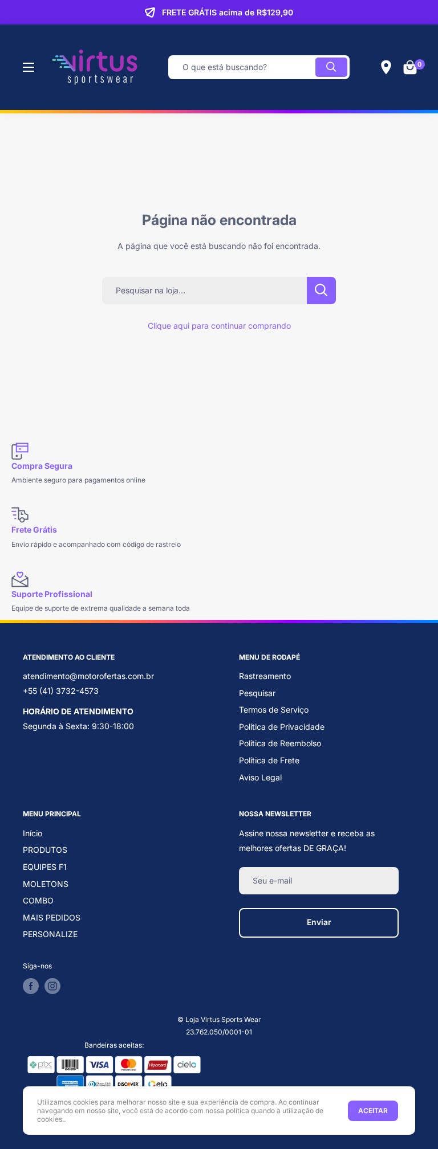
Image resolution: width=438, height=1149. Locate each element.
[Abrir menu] (28, 67)
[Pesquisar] (331, 67)
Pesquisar (257, 693)
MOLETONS (45, 884)
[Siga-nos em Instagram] (52, 986)
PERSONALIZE (50, 934)
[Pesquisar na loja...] (321, 290)
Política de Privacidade (282, 726)
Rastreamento (265, 676)
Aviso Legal (260, 777)
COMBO (38, 900)
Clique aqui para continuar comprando (219, 325)
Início (32, 833)
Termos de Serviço (274, 709)
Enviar (319, 922)
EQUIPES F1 (45, 867)
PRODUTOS (45, 849)
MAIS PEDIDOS (51, 917)
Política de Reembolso (280, 743)
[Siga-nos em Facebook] (31, 986)
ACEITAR (373, 1110)
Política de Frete (269, 760)
